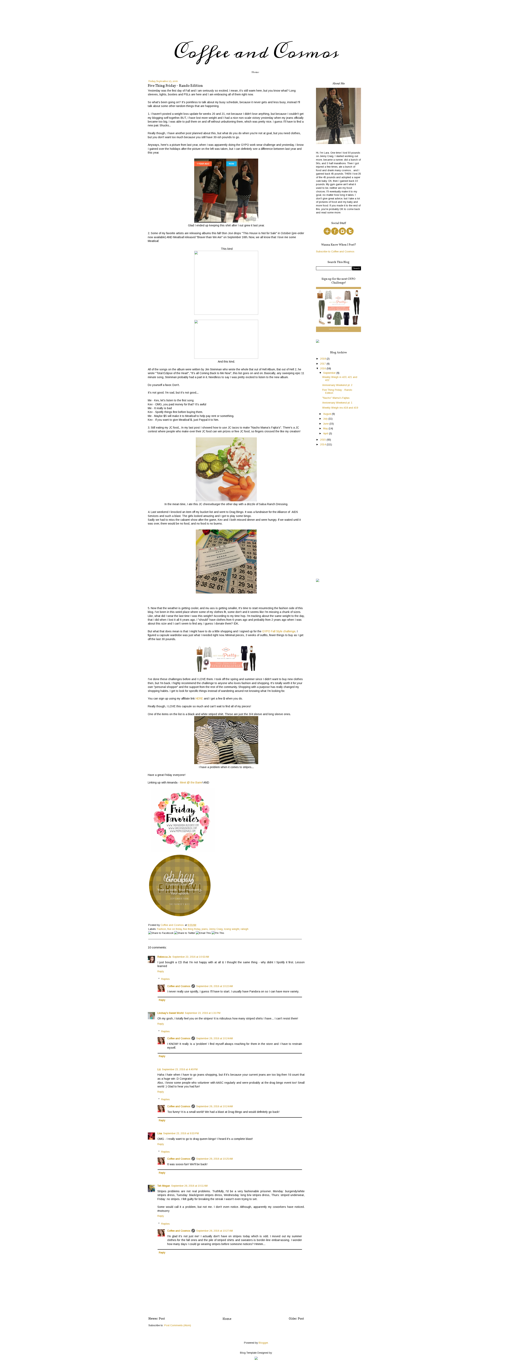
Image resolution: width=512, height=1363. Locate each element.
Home (255, 72)
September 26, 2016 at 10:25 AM (214, 1158)
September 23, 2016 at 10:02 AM (190, 956)
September (329, 373)
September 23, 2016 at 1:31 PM (202, 1013)
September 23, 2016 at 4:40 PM (180, 1069)
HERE (199, 698)
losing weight (231, 929)
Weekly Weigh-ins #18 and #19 (340, 407)
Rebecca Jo (164, 956)
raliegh (244, 929)
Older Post (296, 1319)
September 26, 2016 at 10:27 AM (214, 1230)
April (326, 433)
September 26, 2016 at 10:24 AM (214, 1038)
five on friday (174, 929)
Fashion (161, 929)
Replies (165, 979)
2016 (323, 368)
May (326, 428)
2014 (323, 444)
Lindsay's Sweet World (170, 1013)
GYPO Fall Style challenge (278, 631)
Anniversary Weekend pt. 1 (337, 402)
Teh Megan (163, 1185)
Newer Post (156, 1319)
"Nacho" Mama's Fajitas (335, 398)
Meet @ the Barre (191, 782)
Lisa (159, 1133)
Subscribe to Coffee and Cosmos (335, 251)
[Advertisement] (338, 513)
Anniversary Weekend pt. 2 (337, 385)
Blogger (263, 1342)
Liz (159, 1069)
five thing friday (191, 929)
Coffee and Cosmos (256, 52)
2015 (323, 439)
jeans (205, 929)
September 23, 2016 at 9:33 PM (181, 1133)
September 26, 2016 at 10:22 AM (214, 986)
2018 (323, 358)
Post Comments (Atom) (177, 1325)
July (325, 418)
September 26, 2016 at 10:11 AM (189, 1185)
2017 (323, 363)
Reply (160, 971)
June (326, 423)
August (327, 414)
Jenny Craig (216, 929)
